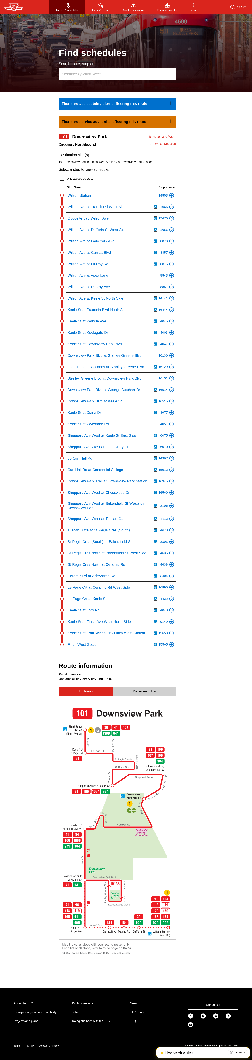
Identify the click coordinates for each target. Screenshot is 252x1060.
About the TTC (23, 1003)
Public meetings (82, 1003)
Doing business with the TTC (91, 1021)
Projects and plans (26, 1021)
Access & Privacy (49, 1045)
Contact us (213, 1004)
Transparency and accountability (35, 1012)
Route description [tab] (144, 691)
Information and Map (160, 136)
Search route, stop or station (82, 64)
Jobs (75, 1012)
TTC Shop (137, 1012)
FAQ (133, 1021)
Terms (17, 1045)
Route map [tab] (86, 691)
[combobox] (117, 74)
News (133, 1003)
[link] (117, 104)
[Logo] (14, 7)
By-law (30, 1045)
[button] (193, 7)
